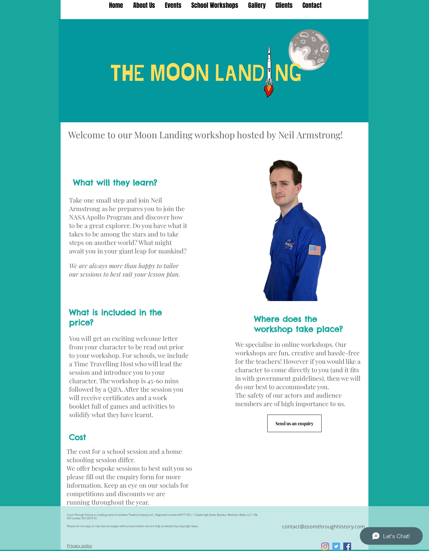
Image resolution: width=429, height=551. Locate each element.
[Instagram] (325, 546)
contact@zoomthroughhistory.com (323, 526)
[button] (214, 5)
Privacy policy (79, 545)
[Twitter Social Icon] (336, 546)
